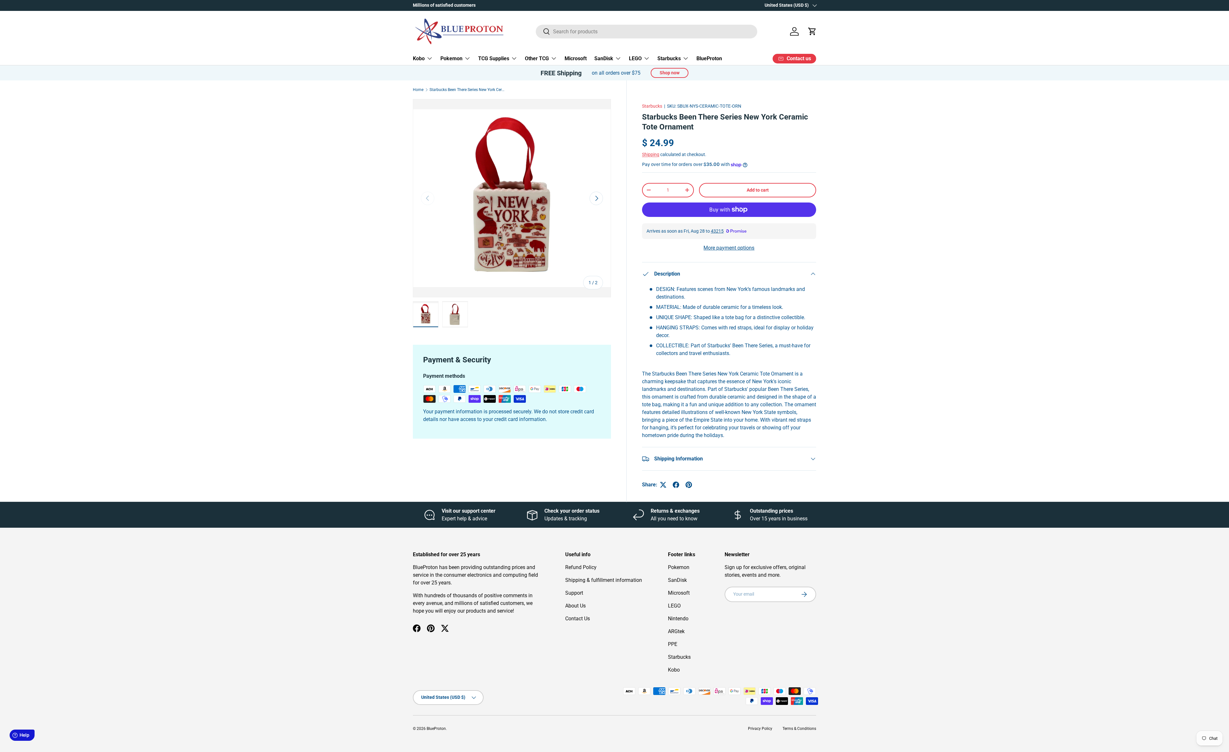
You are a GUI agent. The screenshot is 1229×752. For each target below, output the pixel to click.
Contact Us (577, 619)
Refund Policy (581, 567)
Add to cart (758, 190)
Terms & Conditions (799, 728)
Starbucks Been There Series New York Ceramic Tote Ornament (468, 90)
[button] (812, 31)
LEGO (635, 58)
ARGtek (676, 631)
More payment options (728, 248)
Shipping (650, 154)
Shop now (669, 72)
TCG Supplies (493, 58)
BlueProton (709, 58)
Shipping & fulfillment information (603, 580)
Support (574, 593)
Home (418, 90)
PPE (672, 644)
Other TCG (537, 58)
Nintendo (678, 619)
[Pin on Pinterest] (688, 484)
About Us (575, 606)
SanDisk (603, 58)
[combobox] (646, 31)
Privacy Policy (760, 728)
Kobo (419, 58)
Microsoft (576, 58)
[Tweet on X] (663, 484)
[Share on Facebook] (676, 484)
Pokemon (451, 58)
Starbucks (669, 58)
